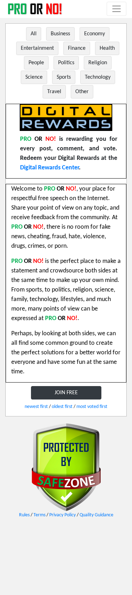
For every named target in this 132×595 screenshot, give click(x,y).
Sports (64, 77)
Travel (54, 92)
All (34, 34)
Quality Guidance (96, 515)
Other (82, 92)
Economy (94, 34)
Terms (39, 515)
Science (34, 77)
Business (60, 34)
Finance (77, 48)
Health (107, 48)
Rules (24, 515)
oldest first (62, 406)
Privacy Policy (62, 515)
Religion (97, 63)
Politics (66, 63)
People (36, 63)
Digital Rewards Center (49, 167)
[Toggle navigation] (116, 9)
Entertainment (37, 48)
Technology (98, 77)
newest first (36, 406)
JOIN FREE (66, 393)
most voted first (91, 406)
